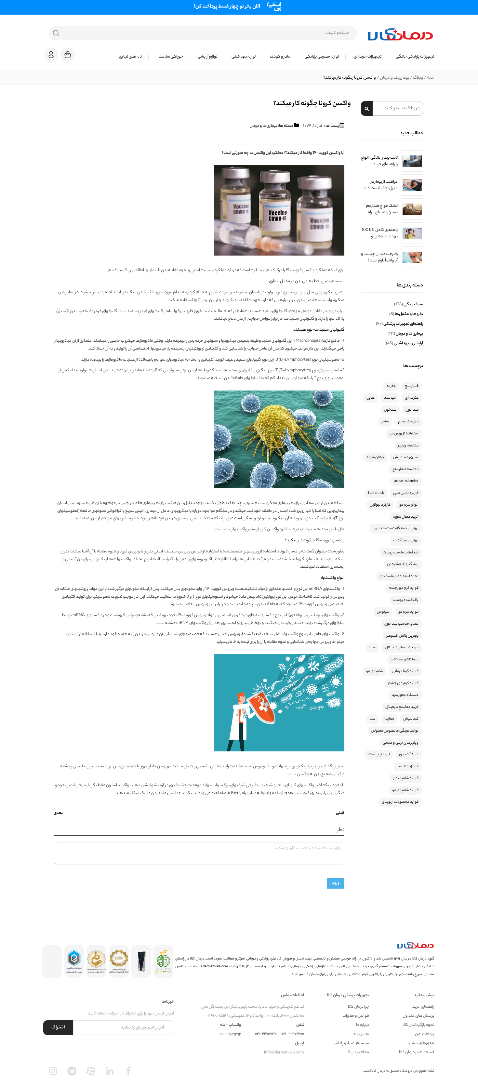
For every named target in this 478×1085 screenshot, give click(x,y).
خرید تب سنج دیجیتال (401, 647)
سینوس (383, 612)
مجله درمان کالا (356, 1052)
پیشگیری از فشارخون (402, 564)
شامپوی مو (374, 671)
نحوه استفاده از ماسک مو (398, 576)
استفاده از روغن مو (404, 433)
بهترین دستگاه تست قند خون (395, 528)
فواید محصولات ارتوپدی (400, 802)
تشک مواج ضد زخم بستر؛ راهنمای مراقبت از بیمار (380, 209)
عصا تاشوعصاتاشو (404, 659)
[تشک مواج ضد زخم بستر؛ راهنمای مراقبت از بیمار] (412, 209)
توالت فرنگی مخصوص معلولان (394, 731)
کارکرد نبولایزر (380, 505)
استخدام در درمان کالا (416, 1052)
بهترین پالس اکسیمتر (402, 636)
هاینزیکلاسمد (407, 766)
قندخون (390, 410)
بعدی (58, 813)
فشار (385, 421)
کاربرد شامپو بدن (405, 778)
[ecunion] (74, 961)
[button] (51, 55)
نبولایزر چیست (379, 754)
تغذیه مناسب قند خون (401, 624)
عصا (372, 647)
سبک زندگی (413, 304)
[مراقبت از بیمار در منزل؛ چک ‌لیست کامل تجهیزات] (412, 185)
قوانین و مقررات (355, 1015)
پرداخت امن (424, 1034)
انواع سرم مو (408, 505)
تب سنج (390, 398)
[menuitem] (411, 56)
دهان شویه (375, 457)
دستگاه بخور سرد (405, 695)
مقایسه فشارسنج (405, 469)
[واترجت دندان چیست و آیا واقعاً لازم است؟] (412, 257)
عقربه (391, 386)
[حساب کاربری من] (51, 57)
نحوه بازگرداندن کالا (418, 1025)
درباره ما (362, 1025)
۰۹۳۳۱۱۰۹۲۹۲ (230, 1034)
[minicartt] (67, 54)
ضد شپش (410, 719)
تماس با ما (360, 1034)
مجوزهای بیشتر (421, 1043)
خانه (430, 78)
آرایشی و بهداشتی (408, 343)
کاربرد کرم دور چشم (403, 683)
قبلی (340, 813)
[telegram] (72, 1071)
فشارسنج (411, 386)
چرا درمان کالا (358, 1006)
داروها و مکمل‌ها (408, 314)
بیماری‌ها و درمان (394, 78)
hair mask (376, 493)
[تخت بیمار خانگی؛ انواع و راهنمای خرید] (412, 161)
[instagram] (53, 1071)
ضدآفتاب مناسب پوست (400, 552)
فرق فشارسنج (408, 421)
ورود (335, 883)
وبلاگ (417, 78)
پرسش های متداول (418, 1015)
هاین (370, 398)
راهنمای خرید (423, 1006)
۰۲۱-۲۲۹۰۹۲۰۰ (292, 1034)
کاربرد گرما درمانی (405, 671)
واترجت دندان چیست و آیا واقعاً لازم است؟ (379, 257)
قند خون (411, 410)
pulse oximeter (406, 481)
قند (372, 719)
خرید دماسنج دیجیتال (401, 707)
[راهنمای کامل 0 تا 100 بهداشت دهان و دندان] (412, 233)
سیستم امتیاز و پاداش (351, 1043)
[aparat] (91, 1071)
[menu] (258, 56)
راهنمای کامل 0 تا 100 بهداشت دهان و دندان (380, 233)
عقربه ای (411, 398)
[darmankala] (400, 34)
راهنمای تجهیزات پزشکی (403, 324)
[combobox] (203, 33)
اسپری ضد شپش (405, 457)
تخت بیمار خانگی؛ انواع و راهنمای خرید (379, 161)
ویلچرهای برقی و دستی (400, 743)
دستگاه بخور (408, 754)
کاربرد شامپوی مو (405, 790)
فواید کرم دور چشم (403, 588)
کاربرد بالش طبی (405, 493)
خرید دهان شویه (405, 517)
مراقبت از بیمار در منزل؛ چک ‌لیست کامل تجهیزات (379, 185)
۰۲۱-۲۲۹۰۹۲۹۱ (266, 1034)
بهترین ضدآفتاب (405, 540)
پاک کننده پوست (405, 600)
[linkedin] (109, 1071)
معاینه (389, 719)
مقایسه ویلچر (408, 446)
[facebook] (128, 1071)
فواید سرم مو (408, 612)
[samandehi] (96, 961)
